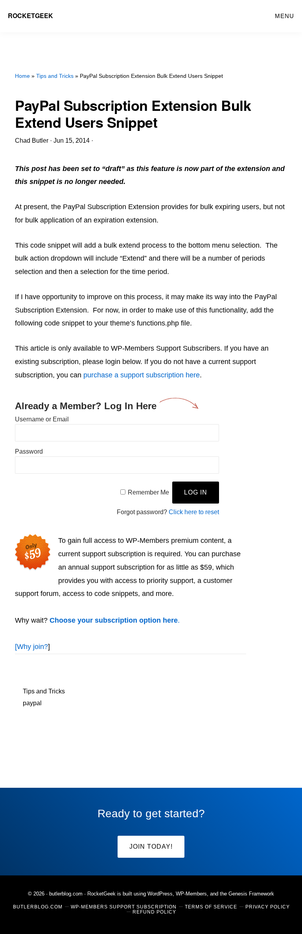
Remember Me (148, 492)
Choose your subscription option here (114, 620)
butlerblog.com (66, 894)
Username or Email (42, 419)
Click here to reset (194, 512)
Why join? (32, 647)
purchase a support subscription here (141, 375)
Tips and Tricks (44, 691)
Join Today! (151, 846)
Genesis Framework (251, 894)
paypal (32, 703)
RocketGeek (30, 15)
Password (29, 451)
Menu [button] (284, 16)
